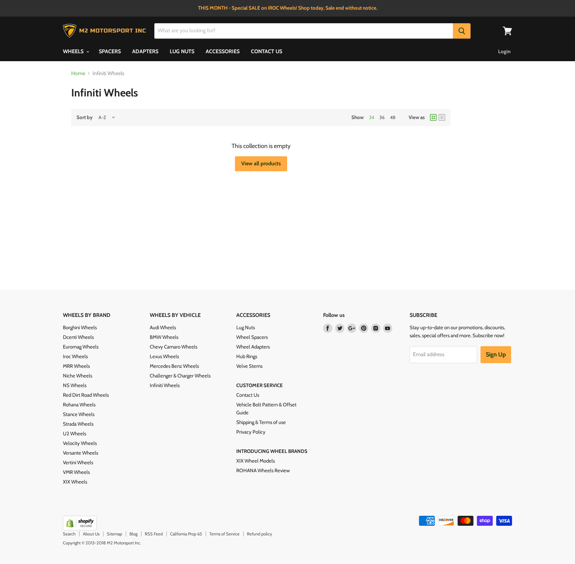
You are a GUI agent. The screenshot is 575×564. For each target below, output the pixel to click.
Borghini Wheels (80, 328)
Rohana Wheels (79, 405)
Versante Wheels (80, 453)
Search (69, 533)
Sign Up (496, 354)
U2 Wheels (74, 434)
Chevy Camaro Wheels (173, 347)
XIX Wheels (75, 482)
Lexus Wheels (164, 356)
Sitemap (114, 533)
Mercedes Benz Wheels (174, 366)
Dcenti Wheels (78, 337)
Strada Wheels (78, 424)
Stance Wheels (79, 414)
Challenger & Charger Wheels (180, 376)
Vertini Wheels (78, 463)
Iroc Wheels (75, 356)
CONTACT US (266, 51)
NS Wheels (75, 385)
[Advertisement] (237, 212)
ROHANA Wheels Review (263, 471)
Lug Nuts (245, 328)
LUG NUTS (182, 51)
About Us (91, 533)
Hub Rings (246, 356)
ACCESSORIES (223, 51)
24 (371, 117)
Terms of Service (224, 533)
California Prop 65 (186, 533)
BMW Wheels (164, 337)
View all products (261, 163)
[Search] (462, 31)
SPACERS (110, 51)
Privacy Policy (251, 432)
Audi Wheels (163, 328)
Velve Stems (249, 366)
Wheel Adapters (253, 347)
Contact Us (247, 395)
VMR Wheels (76, 472)
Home (78, 73)
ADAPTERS (145, 51)
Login (504, 52)
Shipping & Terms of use (261, 422)
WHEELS (74, 51)
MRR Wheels (76, 366)
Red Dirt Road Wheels (86, 395)
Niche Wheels (77, 376)
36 (382, 117)
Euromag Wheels (80, 347)
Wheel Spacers (252, 337)
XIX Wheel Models (255, 461)
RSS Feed (154, 533)
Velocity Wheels (80, 443)
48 (392, 117)
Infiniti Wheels (165, 385)
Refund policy (259, 533)
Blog (133, 533)
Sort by (85, 117)
